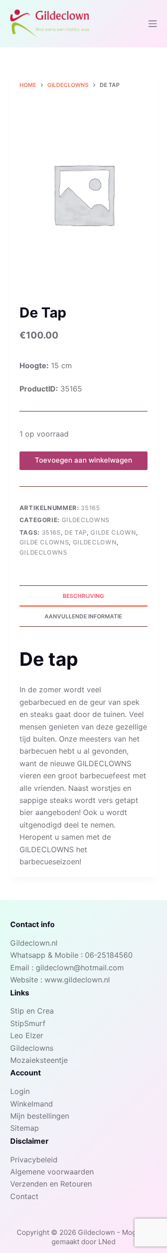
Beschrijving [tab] (83, 595)
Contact (24, 1196)
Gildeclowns (85, 520)
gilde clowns (44, 542)
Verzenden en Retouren (51, 1183)
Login (20, 1091)
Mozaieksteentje (39, 1060)
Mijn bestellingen (39, 1115)
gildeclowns (43, 552)
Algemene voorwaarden (52, 1171)
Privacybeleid (34, 1159)
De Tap (75, 532)
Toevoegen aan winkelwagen (83, 460)
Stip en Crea (32, 1010)
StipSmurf (27, 1023)
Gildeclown (95, 542)
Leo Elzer (26, 1035)
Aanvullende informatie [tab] (83, 616)
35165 (51, 532)
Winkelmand (31, 1103)
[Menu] (152, 24)
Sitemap (24, 1128)
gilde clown (113, 532)
